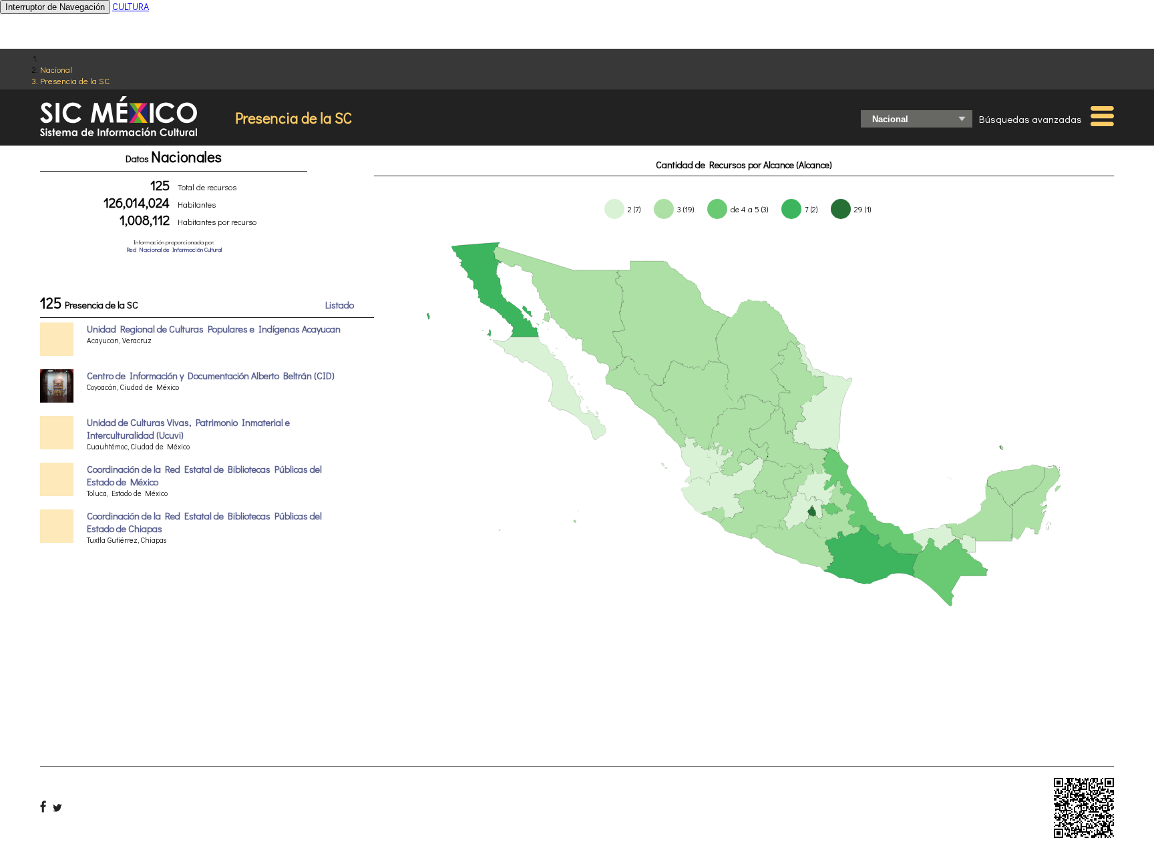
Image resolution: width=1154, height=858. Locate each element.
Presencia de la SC (75, 80)
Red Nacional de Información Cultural (174, 249)
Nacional (56, 69)
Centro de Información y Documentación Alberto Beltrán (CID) (211, 375)
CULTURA (130, 6)
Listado (339, 304)
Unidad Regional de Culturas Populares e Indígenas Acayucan (214, 329)
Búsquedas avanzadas (1030, 119)
